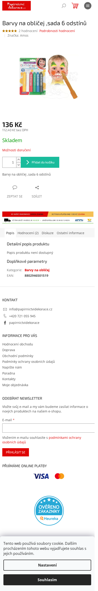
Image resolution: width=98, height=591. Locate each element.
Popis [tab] (10, 233)
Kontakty (8, 379)
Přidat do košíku (43, 162)
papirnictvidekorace (24, 322)
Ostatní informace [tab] (70, 233)
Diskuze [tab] (48, 233)
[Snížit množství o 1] (18, 165)
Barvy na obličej (37, 270)
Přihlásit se (15, 452)
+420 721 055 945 (22, 316)
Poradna (8, 373)
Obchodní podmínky (17, 356)
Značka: (18, 35)
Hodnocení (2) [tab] (28, 233)
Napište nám (12, 367)
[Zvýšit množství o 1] (18, 159)
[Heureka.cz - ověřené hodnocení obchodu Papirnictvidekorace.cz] (49, 511)
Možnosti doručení (16, 150)
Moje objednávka (15, 385)
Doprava (8, 350)
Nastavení (47, 565)
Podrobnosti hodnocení (57, 31)
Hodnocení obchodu (17, 344)
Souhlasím (47, 579)
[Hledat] (63, 5)
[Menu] (87, 5)
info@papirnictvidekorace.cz (30, 309)
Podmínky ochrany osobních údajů (28, 361)
